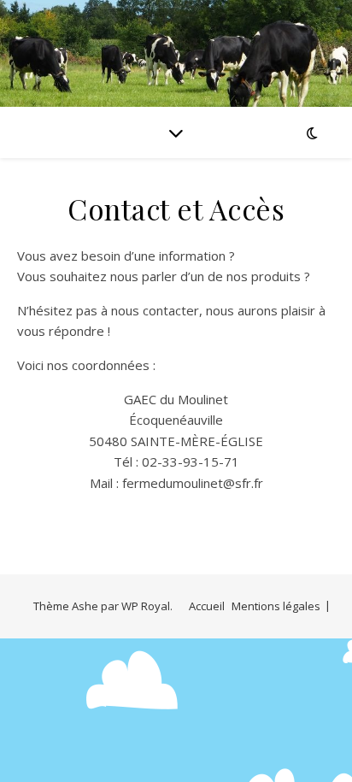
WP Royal (145, 606)
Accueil (207, 606)
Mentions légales (276, 606)
